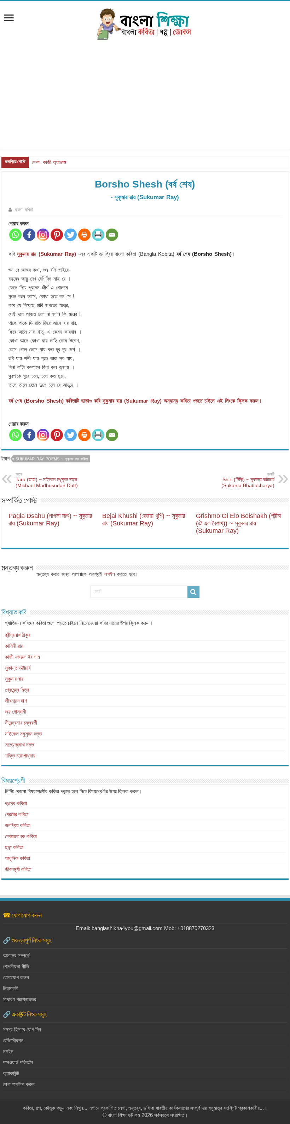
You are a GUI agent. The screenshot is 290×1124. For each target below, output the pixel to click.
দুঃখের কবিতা (16, 803)
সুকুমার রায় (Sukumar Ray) (46, 254)
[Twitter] (70, 235)
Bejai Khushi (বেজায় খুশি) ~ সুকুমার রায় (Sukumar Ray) (143, 519)
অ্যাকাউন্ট (11, 1073)
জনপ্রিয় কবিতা (17, 825)
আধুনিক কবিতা (17, 858)
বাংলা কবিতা (24, 209)
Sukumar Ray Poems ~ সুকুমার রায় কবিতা (52, 459)
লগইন (109, 574)
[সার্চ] (193, 592)
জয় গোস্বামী (15, 712)
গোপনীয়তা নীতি (16, 966)
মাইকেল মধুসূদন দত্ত (23, 734)
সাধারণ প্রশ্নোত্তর (19, 999)
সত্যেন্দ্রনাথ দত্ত (19, 745)
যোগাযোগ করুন (16, 977)
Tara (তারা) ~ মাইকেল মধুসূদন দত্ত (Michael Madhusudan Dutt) (47, 480)
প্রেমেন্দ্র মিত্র (17, 690)
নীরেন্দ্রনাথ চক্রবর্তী (21, 723)
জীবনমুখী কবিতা (18, 869)
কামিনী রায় (14, 646)
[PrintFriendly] (98, 235)
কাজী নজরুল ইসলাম (22, 657)
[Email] (112, 235)
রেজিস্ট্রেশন (13, 1040)
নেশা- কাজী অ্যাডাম (49, 162)
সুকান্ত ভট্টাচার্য (18, 668)
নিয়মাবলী (10, 988)
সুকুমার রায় (14, 679)
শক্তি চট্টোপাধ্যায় (20, 756)
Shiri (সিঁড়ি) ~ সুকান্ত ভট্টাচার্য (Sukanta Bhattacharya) (247, 480)
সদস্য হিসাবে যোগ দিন (22, 1029)
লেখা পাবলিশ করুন (19, 1084)
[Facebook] (29, 235)
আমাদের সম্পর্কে (16, 955)
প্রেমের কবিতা (17, 814)
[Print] (84, 235)
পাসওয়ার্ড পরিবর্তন (18, 1062)
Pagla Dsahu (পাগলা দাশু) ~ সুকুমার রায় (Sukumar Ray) (50, 519)
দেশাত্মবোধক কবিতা (21, 836)
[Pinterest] (57, 235)
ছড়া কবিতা (14, 847)
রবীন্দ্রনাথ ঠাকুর (17, 635)
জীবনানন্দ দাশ (16, 701)
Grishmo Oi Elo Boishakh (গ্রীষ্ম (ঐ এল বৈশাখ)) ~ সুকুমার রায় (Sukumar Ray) (238, 523)
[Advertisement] (145, 100)
